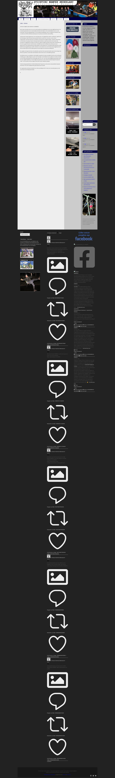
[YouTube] (95, 3)
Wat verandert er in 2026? (89, 163)
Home (21, 19)
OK (94, 124)
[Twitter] (93, 3)
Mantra (64, 774)
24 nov (48, 453)
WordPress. (69, 774)
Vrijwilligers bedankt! (88, 175)
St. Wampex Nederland (55, 242)
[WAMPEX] (76, 271)
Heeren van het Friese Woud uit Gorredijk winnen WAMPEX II (89, 188)
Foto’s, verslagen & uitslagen (43, 19)
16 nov (48, 559)
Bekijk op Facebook (78, 321)
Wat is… (33, 19)
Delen (75, 323)
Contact (66, 19)
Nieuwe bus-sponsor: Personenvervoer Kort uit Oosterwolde (89, 167)
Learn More (76, 308)
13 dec (48, 350)
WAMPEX (76, 283)
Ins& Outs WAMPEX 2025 (89, 177)
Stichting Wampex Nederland (49, 774)
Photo (76, 349)
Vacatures (60, 19)
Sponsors (53, 19)
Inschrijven (27, 19)
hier (85, 132)
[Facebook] (91, 3)
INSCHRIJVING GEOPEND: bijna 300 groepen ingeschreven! (89, 156)
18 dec (48, 244)
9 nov (48, 662)
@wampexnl (62, 242)
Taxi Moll (75, 286)
